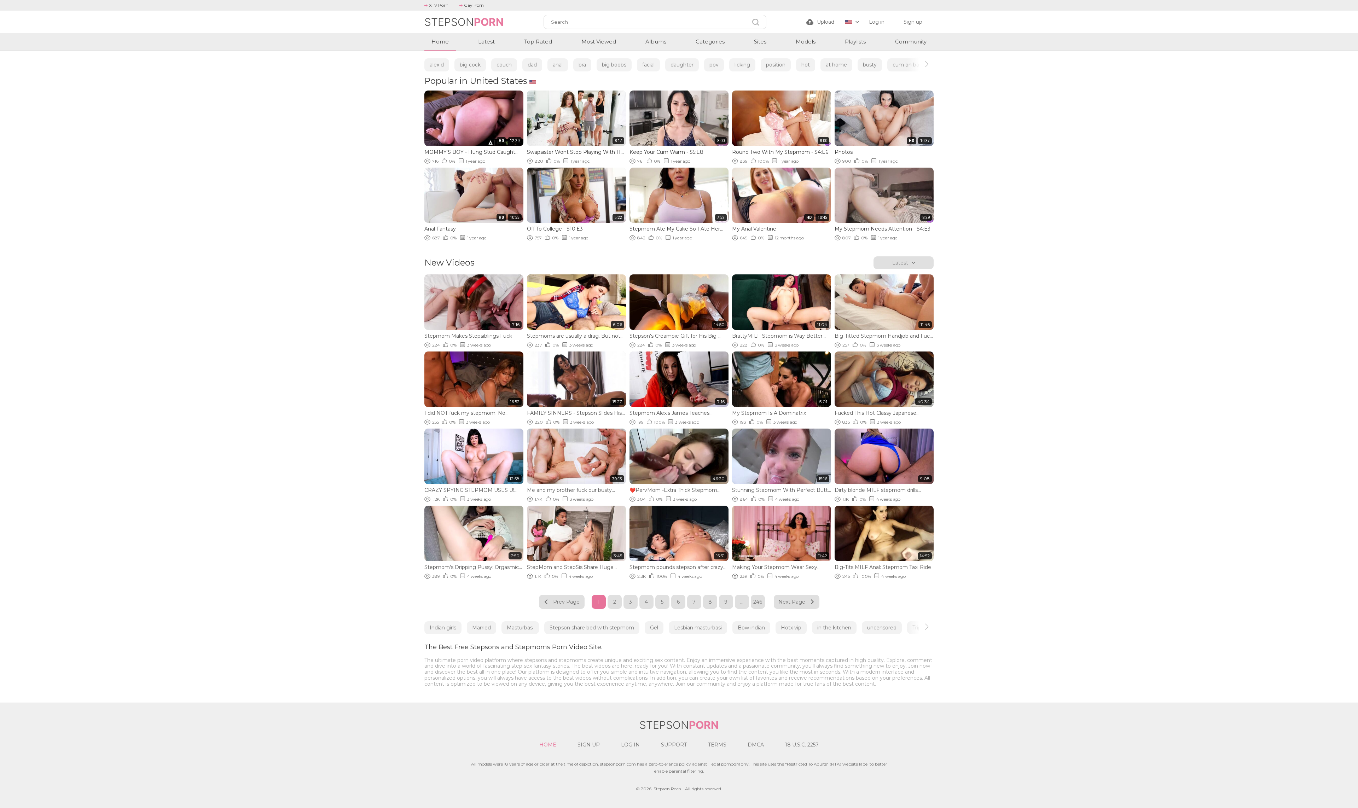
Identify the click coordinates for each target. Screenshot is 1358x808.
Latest (486, 41)
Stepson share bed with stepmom (592, 627)
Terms (717, 745)
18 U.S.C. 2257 (802, 745)
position (775, 65)
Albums (655, 41)
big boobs (614, 65)
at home (836, 65)
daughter (682, 65)
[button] (920, 64)
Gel (654, 627)
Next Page (791, 602)
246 (757, 602)
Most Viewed (598, 41)
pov (714, 65)
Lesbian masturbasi (698, 627)
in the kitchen (834, 627)
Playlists (855, 41)
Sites (760, 41)
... (741, 602)
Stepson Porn (667, 788)
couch (504, 65)
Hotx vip (791, 627)
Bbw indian (751, 627)
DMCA (756, 745)
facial (648, 65)
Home (440, 41)
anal (558, 65)
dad (532, 65)
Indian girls (443, 627)
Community (911, 41)
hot (805, 65)
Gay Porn (474, 5)
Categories (710, 41)
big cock (470, 65)
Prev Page (566, 602)
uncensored (881, 627)
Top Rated (538, 41)
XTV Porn (438, 5)
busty (870, 65)
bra (582, 65)
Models (806, 41)
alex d (437, 65)
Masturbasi (520, 627)
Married (481, 627)
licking (742, 65)
